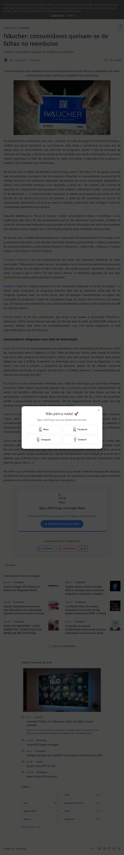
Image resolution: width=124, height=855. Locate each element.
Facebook (82, 429)
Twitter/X (82, 439)
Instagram (46, 439)
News (46, 429)
